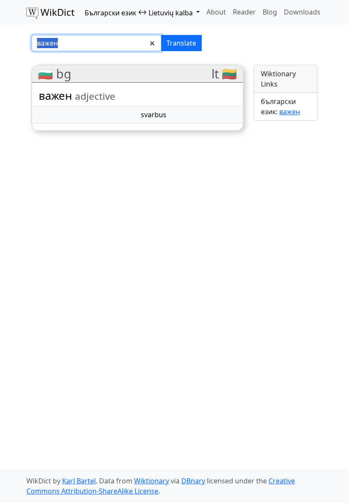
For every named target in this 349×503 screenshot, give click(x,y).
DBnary (193, 481)
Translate (181, 43)
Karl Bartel (79, 481)
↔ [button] (139, 12)
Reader (244, 12)
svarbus (153, 114)
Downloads (302, 12)
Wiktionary (151, 481)
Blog (270, 12)
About (216, 12)
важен (289, 111)
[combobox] (96, 43)
